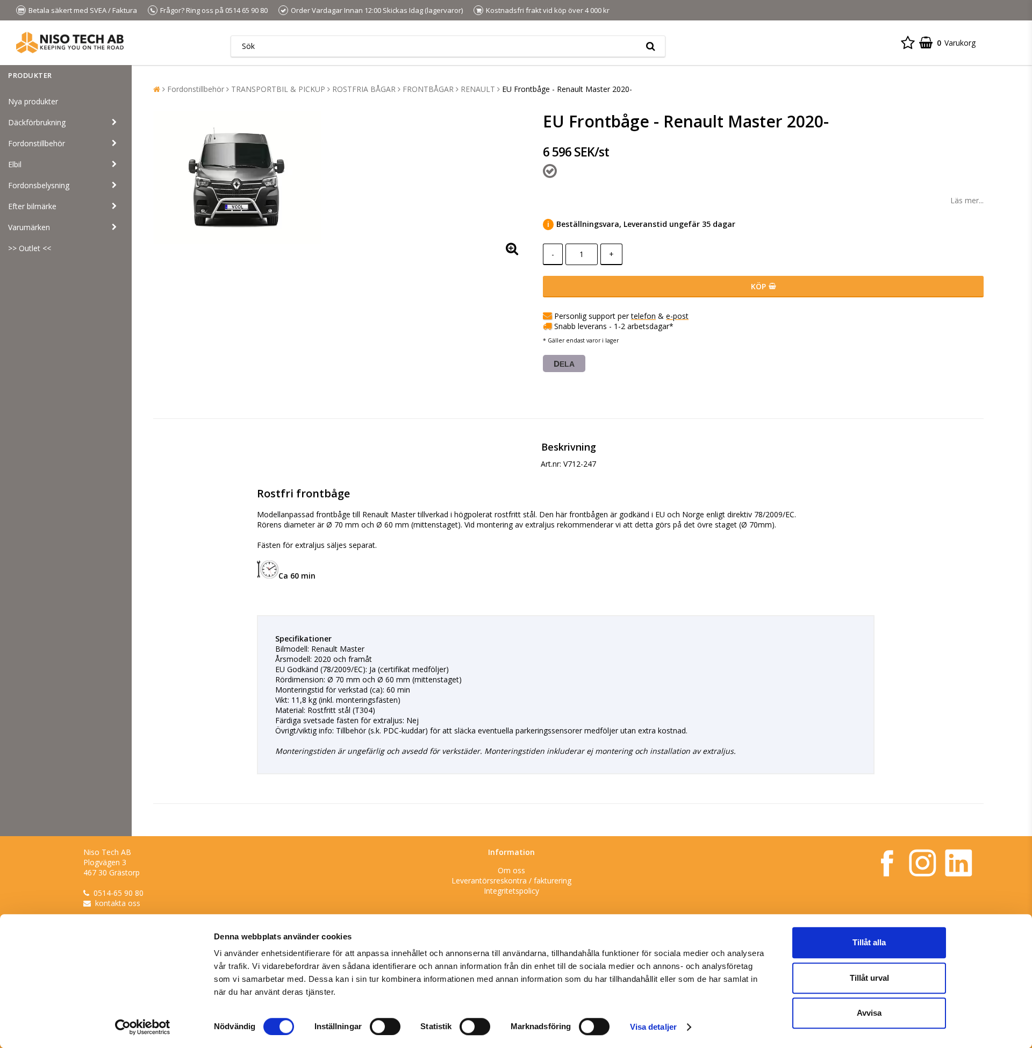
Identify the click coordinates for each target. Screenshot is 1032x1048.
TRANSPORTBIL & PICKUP (278, 89)
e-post (677, 316)
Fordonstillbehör (36, 143)
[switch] (385, 1026)
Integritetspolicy (511, 891)
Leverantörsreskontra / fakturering (511, 880)
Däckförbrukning (37, 122)
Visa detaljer (653, 1026)
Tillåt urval (869, 977)
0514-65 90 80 (119, 893)
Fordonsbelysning (38, 185)
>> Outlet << (29, 248)
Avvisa (869, 1012)
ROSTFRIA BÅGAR (364, 89)
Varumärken (29, 227)
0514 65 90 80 (246, 10)
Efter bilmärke (32, 206)
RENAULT (478, 89)
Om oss (511, 870)
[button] (908, 42)
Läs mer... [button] (967, 200)
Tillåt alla (869, 942)
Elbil (15, 164)
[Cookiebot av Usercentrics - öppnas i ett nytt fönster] (143, 1027)
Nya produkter (33, 101)
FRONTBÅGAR (428, 89)
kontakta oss (117, 903)
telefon (643, 316)
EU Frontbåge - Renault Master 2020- (567, 89)
